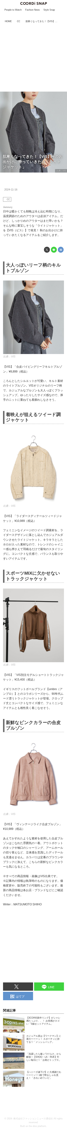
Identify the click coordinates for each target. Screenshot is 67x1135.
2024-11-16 (10, 189)
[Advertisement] (33, 57)
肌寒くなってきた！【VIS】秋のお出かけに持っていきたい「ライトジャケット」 (33, 161)
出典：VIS (61, 170)
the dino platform (37, 1126)
